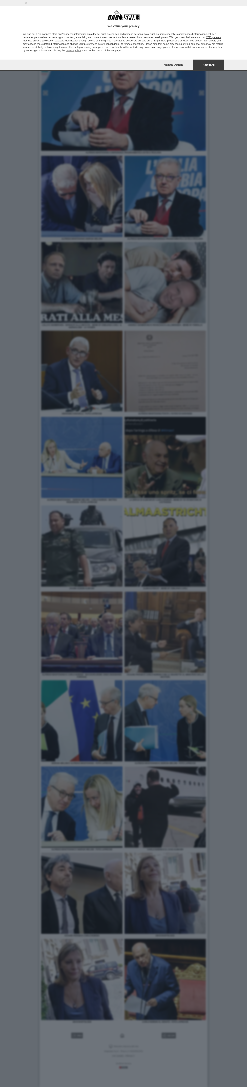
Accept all (209, 64)
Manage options (173, 64)
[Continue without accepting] (26, 3)
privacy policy (73, 50)
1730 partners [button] (43, 34)
